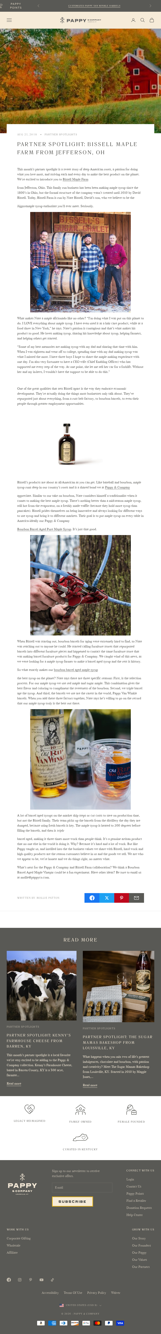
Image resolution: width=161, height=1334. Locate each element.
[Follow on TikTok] (52, 1280)
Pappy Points (135, 1193)
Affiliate (12, 1252)
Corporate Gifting (19, 1238)
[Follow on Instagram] (20, 1280)
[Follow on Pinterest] (31, 1280)
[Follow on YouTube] (41, 1280)
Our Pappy (139, 1252)
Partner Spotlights (61, 134)
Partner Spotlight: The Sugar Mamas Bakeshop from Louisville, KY (118, 1042)
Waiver (115, 1293)
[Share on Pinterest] (121, 898)
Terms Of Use (73, 1293)
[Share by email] (136, 898)
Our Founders (141, 1245)
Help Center (134, 1215)
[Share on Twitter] (107, 898)
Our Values (139, 1260)
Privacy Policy (96, 1293)
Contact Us (133, 1186)
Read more (14, 1083)
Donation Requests (139, 1208)
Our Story (139, 1238)
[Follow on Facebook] (9, 1280)
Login (130, 1179)
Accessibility (50, 1293)
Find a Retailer (136, 1201)
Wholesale (13, 1245)
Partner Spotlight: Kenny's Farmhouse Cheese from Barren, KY (39, 1041)
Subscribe (72, 1201)
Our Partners (141, 1267)
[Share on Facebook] (92, 898)
